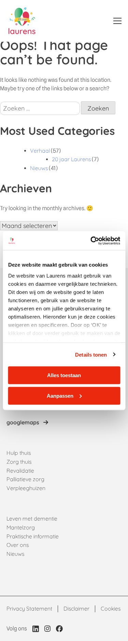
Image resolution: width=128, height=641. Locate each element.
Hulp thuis (18, 452)
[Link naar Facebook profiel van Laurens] (59, 628)
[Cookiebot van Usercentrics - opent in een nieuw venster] (91, 240)
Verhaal (40, 150)
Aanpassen (60, 395)
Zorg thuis (18, 461)
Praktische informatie (32, 536)
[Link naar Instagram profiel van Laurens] (47, 628)
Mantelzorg (20, 527)
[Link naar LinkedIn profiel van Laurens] (35, 628)
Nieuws (39, 168)
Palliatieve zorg (25, 479)
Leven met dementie (31, 518)
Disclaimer (76, 608)
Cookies (110, 608)
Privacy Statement (29, 608)
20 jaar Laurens (71, 159)
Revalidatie (20, 470)
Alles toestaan (64, 375)
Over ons (17, 544)
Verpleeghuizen (25, 488)
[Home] (22, 20)
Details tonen (91, 354)
